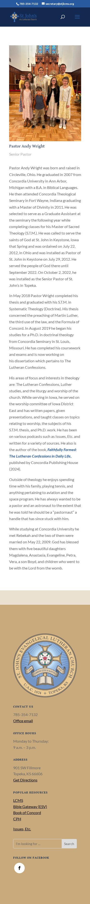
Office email (23, 720)
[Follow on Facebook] (19, 868)
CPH (17, 818)
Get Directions (25, 780)
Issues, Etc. (22, 829)
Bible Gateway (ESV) (30, 806)
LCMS (18, 800)
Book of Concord (27, 812)
